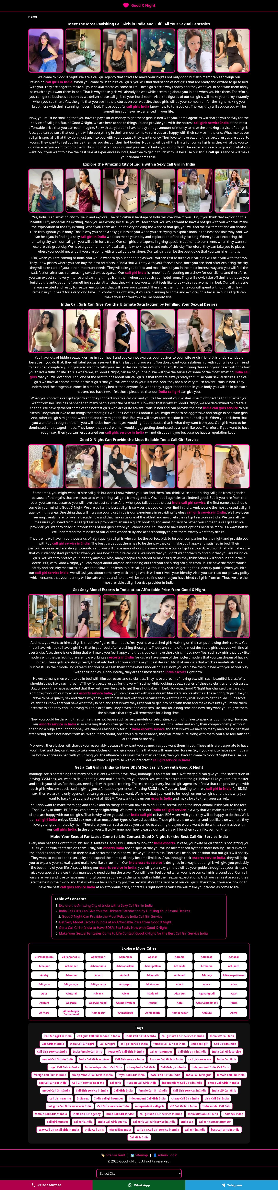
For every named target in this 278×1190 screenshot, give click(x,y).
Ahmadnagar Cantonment (71, 1012)
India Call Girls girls (198, 1075)
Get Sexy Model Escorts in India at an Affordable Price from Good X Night (115, 922)
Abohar (152, 957)
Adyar (125, 993)
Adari (98, 975)
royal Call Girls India (131, 1075)
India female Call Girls (87, 1051)
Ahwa (233, 1012)
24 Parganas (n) (44, 957)
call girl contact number (215, 1122)
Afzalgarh (153, 993)
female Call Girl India (231, 1075)
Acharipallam (152, 966)
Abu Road (206, 957)
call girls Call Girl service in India (98, 1036)
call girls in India (58, 82)
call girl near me (60, 1098)
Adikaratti (153, 975)
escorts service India (95, 693)
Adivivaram (153, 984)
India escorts (175, 672)
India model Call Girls (216, 1106)
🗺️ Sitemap (139, 1155)
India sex (83, 1098)
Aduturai (71, 993)
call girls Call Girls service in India (70, 1106)
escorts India (161, 798)
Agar (234, 993)
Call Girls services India (52, 1051)
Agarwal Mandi (98, 1002)
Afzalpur (179, 993)
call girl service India (52, 572)
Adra (234, 984)
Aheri (234, 1002)
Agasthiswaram (125, 1002)
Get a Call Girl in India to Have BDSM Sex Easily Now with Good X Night (113, 927)
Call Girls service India (129, 1059)
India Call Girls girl (82, 1044)
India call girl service (188, 502)
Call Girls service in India (92, 1090)
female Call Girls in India (169, 1044)
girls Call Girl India (217, 1098)
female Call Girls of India (51, 1114)
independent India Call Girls (210, 1067)
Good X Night (143, 5)
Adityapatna (98, 984)
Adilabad (179, 975)
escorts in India (121, 657)
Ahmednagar (180, 1012)
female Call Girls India (152, 1090)
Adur (44, 993)
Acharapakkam (125, 966)
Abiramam (125, 957)
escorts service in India (57, 724)
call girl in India (93, 236)
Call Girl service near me (88, 1083)
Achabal (234, 957)
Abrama (179, 957)
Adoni (179, 984)
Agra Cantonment (207, 1002)
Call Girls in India (225, 1044)
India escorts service (148, 729)
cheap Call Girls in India (223, 1083)
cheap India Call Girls (141, 1067)
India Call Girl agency (87, 1114)
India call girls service (220, 408)
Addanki (125, 975)
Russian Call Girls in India (166, 1059)
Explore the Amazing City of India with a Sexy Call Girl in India (106, 905)
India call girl (169, 391)
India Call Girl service (120, 1114)
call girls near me (199, 1059)
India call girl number (108, 1098)
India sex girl (199, 1044)
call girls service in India (124, 432)
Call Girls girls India (173, 1067)
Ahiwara (44, 1012)
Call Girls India (123, 1090)
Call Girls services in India (189, 1090)
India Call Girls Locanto (141, 1036)
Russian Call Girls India (142, 1083)
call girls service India (211, 122)
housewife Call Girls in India (125, 1051)
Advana (98, 993)
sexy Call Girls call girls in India (59, 1129)
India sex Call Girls (222, 1036)
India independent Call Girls (103, 1067)
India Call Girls (226, 1059)
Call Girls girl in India (58, 1036)
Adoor (206, 984)
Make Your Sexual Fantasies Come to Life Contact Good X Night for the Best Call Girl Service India (133, 933)
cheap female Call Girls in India (92, 1075)
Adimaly (207, 975)
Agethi (153, 1002)
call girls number (161, 1051)
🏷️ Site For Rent (113, 1155)
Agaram (44, 1002)
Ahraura (207, 1012)
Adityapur (125, 984)
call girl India (136, 272)
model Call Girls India (56, 1090)
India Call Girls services (94, 1059)
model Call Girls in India (57, 1059)
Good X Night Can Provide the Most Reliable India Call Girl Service (112, 916)
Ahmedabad (125, 1012)
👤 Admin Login (165, 1155)
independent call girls (149, 1106)
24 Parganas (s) (71, 957)
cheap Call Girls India (185, 1098)
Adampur (71, 975)
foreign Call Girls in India (50, 1075)
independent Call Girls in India (182, 1083)
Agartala (71, 1002)
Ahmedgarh (152, 1012)
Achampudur (98, 966)
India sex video (233, 1114)
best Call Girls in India (225, 1129)
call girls (115, 1083)
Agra (180, 1002)
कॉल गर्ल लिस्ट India (120, 1129)
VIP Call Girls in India (183, 1106)
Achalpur (44, 966)
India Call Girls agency (112, 1122)
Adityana (44, 984)
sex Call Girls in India (53, 1083)
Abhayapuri (98, 957)
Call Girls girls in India (192, 1051)
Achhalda (179, 966)
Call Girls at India (53, 1044)
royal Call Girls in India (64, 1067)
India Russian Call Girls (203, 1114)
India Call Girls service (226, 1051)
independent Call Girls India (147, 1098)
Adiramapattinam (234, 975)
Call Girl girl (107, 1044)
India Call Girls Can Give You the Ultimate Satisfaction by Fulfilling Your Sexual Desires (124, 911)
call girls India (137, 106)
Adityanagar (71, 984)
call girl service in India (71, 543)
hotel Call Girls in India (165, 1075)
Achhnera (206, 966)
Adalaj (44, 975)
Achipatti (233, 966)
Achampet (71, 966)
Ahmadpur (98, 1012)
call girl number (57, 1122)
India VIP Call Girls (224, 1090)
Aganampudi (207, 993)
